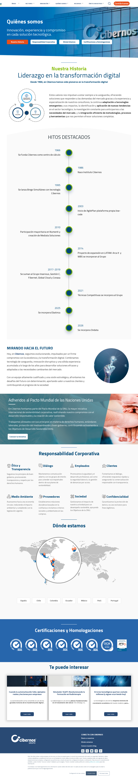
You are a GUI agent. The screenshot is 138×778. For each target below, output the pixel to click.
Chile (39, 600)
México (84, 600)
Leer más (27, 714)
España (24, 600)
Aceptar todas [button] (91, 773)
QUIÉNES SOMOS (61, 3)
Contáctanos (122, 3)
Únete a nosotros (87, 738)
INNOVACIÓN (44, 3)
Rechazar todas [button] (104, 773)
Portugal (114, 600)
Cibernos (19, 354)
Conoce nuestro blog (88, 746)
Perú (99, 600)
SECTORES (28, 3)
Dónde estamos (87, 742)
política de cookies (94, 762)
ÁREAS (14, 3)
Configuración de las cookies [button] (77, 773)
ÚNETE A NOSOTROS (95, 3)
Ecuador (69, 600)
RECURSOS (77, 3)
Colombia (54, 600)
